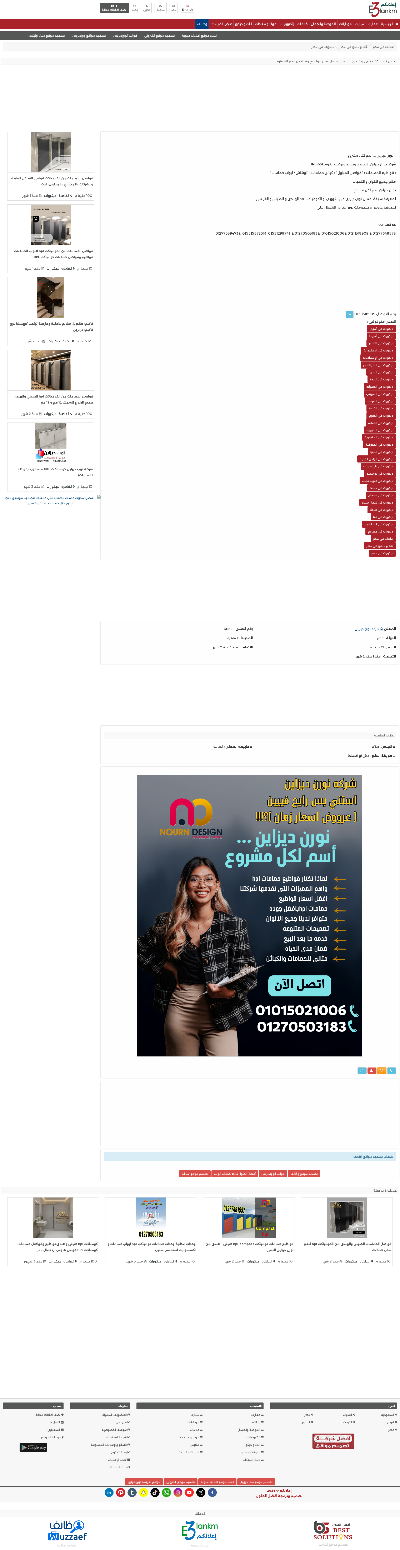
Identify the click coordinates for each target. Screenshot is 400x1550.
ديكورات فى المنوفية (379, 444)
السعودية (388, 1415)
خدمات (302, 24)
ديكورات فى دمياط (381, 488)
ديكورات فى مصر (322, 47)
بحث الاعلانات (118, 1467)
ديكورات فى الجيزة (381, 379)
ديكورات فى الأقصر (381, 343)
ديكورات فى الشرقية (380, 401)
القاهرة (64, 196)
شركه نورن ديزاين (367, 629)
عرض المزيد (223, 24)
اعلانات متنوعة (189, 1452)
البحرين (306, 1422)
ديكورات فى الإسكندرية (378, 350)
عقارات (373, 24)
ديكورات (50, 196)
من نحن (122, 1422)
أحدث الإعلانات (117, 1460)
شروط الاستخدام (116, 1437)
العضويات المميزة (115, 1415)
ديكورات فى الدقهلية (379, 386)
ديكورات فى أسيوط (381, 336)
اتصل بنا (55, 1422)
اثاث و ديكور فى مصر (354, 47)
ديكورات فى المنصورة (379, 437)
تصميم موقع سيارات (195, 1173)
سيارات (360, 24)
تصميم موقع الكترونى (205, 36)
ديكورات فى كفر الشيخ (379, 524)
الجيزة (67, 341)
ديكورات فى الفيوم (381, 415)
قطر (391, 1430)
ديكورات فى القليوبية (379, 430)
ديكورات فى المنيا (381, 452)
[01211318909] (350, 314)
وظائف (202, 24)
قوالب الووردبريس (170, 36)
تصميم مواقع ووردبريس (134, 36)
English (187, 9)
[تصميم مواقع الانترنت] (333, 1442)
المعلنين (54, 1430)
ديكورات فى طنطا (381, 509)
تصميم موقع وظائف (304, 1173)
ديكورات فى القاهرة (380, 423)
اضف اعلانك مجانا (114, 10)
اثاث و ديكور (243, 24)
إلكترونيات (287, 24)
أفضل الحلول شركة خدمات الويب (235, 1173)
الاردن (391, 1422)
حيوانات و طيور (251, 1452)
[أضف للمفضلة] (381, 1070)
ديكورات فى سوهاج (380, 495)
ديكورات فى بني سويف (378, 466)
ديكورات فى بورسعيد (380, 473)
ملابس (195, 1445)
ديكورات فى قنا (383, 517)
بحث (135, 10)
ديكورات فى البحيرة (381, 372)
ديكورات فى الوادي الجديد (376, 459)
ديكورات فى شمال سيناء (377, 502)
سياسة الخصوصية (115, 1430)
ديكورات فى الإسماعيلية (378, 357)
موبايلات (345, 24)
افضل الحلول (266, 1496)
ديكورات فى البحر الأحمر (378, 365)
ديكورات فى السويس (379, 394)
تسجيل (160, 10)
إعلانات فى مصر (383, 47)
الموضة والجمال (323, 24)
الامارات (348, 1415)
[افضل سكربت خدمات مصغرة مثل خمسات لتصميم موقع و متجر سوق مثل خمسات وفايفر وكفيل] (51, 500)
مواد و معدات (265, 24)
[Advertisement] (262, 9)
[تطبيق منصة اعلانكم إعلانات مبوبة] (33, 1447)
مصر (307, 1415)
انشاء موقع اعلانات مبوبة (244, 36)
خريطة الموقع (51, 1437)
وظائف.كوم (119, 1452)
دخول (146, 10)
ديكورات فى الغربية (381, 408)
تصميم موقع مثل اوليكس (91, 36)
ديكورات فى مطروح (380, 531)
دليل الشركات (252, 1460)
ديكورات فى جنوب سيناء (377, 480)
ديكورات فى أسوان (381, 328)
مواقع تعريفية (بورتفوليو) (144, 1482)
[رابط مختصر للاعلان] (362, 1070)
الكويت (348, 1422)
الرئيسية (387, 24)
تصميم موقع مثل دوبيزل (256, 1482)
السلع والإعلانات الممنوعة (109, 1445)
